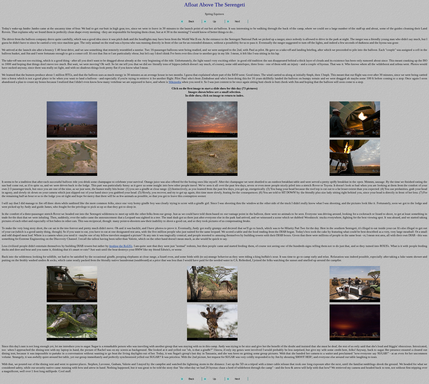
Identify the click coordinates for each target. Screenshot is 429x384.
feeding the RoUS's (120, 246)
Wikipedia (175, 82)
